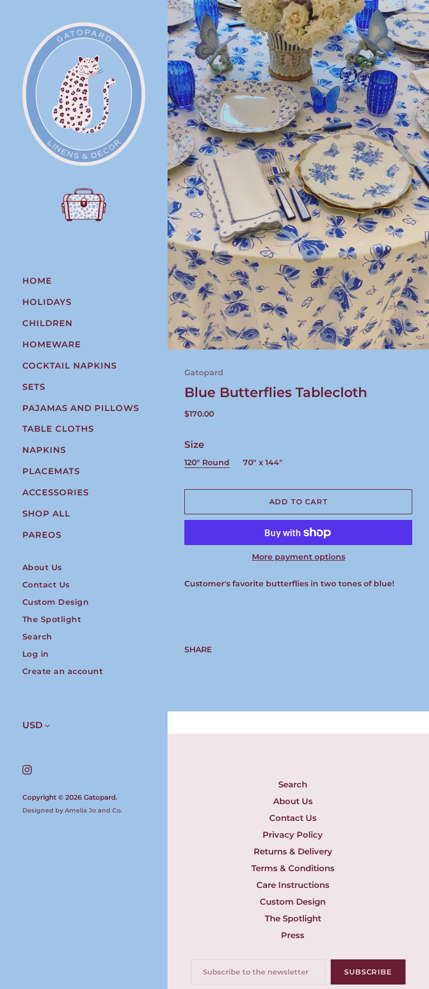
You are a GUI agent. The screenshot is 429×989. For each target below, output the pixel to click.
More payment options (298, 557)
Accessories (55, 492)
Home (37, 280)
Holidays (47, 302)
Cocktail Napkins (69, 365)
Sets (33, 386)
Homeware (51, 344)
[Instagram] (26, 769)
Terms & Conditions (293, 868)
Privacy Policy (293, 834)
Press (292, 935)
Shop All (46, 513)
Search (37, 637)
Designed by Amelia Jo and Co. (72, 810)
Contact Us (46, 585)
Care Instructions (293, 885)
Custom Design (55, 602)
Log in (35, 654)
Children (47, 323)
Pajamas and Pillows (80, 408)
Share (198, 649)
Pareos (41, 534)
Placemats (51, 471)
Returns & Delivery (293, 851)
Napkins (44, 450)
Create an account (62, 671)
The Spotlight (52, 619)
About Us (42, 567)
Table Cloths (58, 428)
